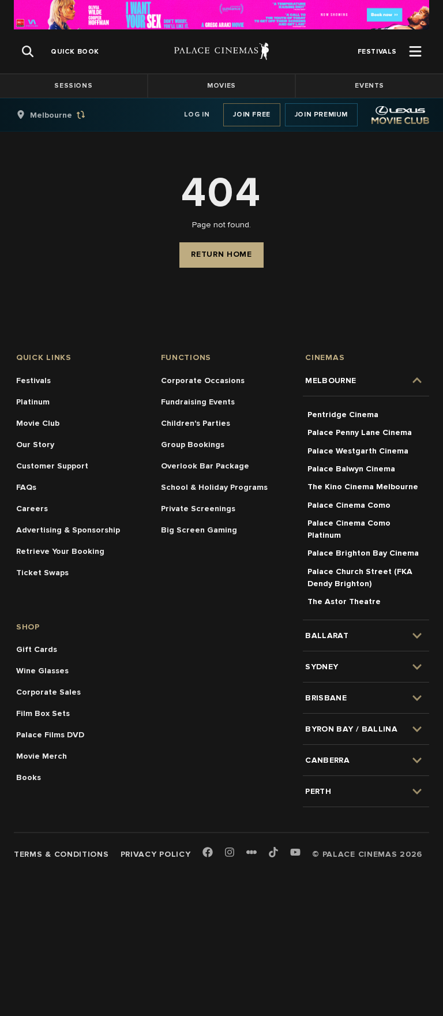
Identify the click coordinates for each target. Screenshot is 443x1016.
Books (28, 777)
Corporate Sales (48, 692)
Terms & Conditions (61, 854)
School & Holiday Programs (214, 487)
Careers (32, 508)
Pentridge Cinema (342, 414)
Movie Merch (41, 756)
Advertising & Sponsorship (68, 530)
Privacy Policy (156, 854)
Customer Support (52, 466)
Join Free (251, 114)
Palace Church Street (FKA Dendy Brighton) (359, 577)
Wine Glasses (42, 671)
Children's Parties (195, 423)
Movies (221, 85)
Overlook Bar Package (205, 466)
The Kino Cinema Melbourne (362, 487)
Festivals (33, 380)
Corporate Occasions (203, 380)
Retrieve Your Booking (60, 551)
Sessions (73, 85)
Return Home (221, 254)
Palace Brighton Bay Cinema (363, 553)
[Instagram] (229, 853)
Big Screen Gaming (199, 530)
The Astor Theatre (344, 601)
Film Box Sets (43, 713)
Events (369, 85)
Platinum (33, 402)
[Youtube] (295, 853)
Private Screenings (198, 508)
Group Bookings (192, 444)
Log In (197, 114)
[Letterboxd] (251, 852)
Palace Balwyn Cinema (351, 469)
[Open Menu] (415, 51)
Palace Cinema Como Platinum (349, 529)
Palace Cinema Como (349, 505)
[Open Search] (28, 51)
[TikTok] (273, 852)
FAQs (26, 487)
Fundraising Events (198, 402)
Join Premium (321, 114)
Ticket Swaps (42, 573)
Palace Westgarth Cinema (357, 451)
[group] (63, 115)
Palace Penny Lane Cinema (359, 432)
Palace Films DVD (50, 735)
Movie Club (37, 423)
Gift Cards (36, 649)
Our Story (35, 444)
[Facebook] (207, 853)
